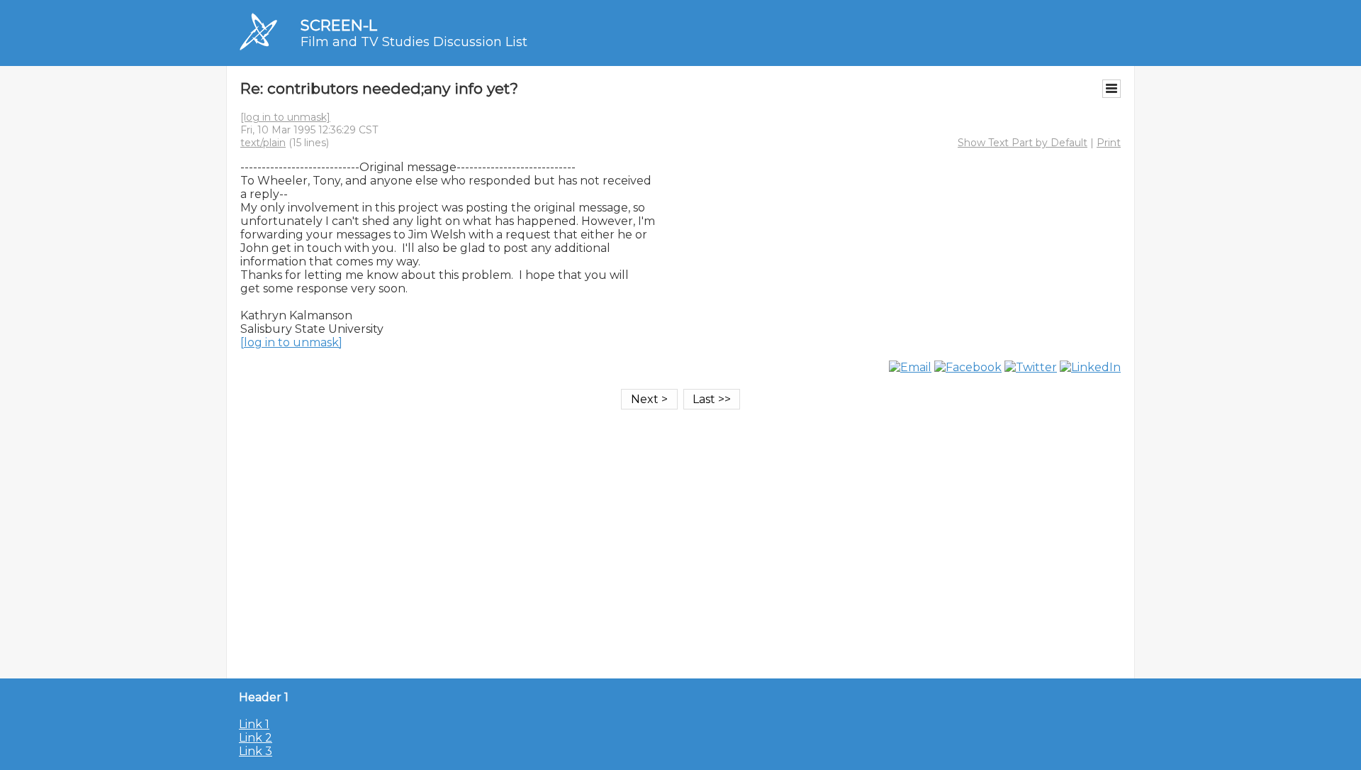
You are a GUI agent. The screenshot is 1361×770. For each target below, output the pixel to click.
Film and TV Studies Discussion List (414, 42)
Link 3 (255, 751)
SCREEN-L (339, 25)
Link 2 (255, 737)
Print (1109, 142)
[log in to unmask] (285, 117)
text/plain (263, 142)
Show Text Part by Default (1022, 142)
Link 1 (254, 724)
